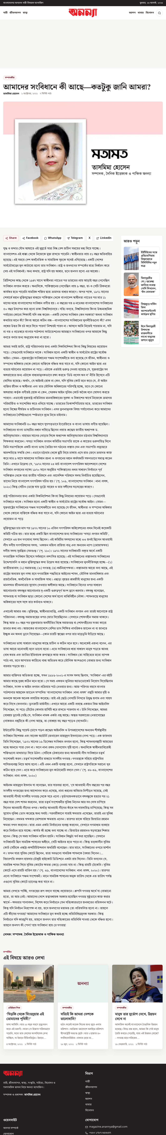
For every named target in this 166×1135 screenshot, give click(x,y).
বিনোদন (150, 12)
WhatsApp (54, 238)
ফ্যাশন (132, 12)
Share (13, 238)
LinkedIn (106, 238)
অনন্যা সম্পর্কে (10, 1128)
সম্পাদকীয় (9, 77)
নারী (5, 12)
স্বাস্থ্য (25, 12)
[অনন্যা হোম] (83, 13)
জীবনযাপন (15, 12)
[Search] (159, 13)
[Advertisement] (83, 44)
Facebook (32, 238)
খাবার (141, 12)
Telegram (77, 238)
